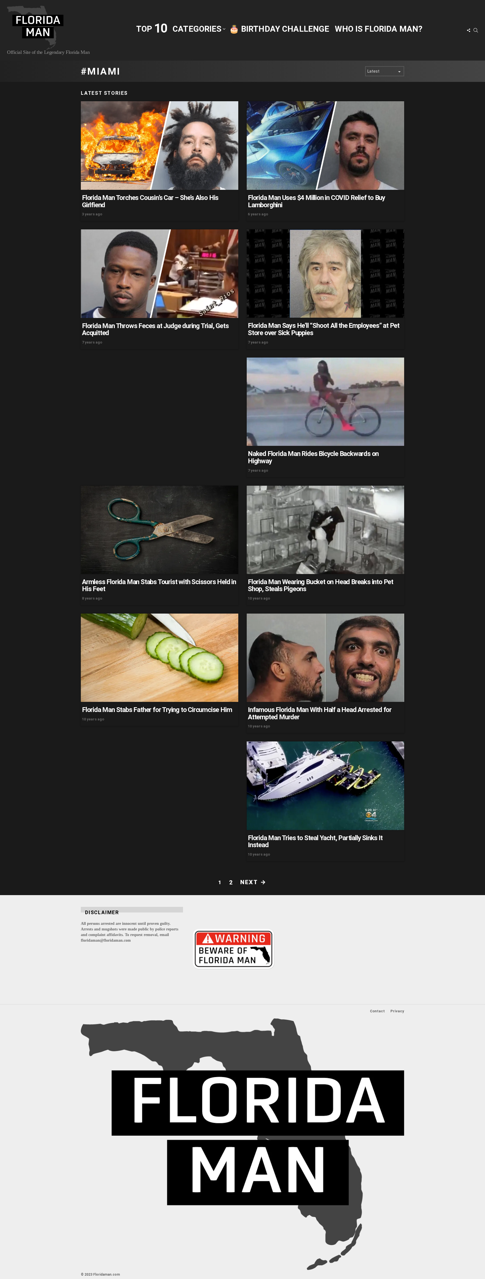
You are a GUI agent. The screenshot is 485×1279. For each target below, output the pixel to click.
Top (151, 28)
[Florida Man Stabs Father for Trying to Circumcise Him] (159, 658)
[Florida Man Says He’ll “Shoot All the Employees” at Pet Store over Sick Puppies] (325, 273)
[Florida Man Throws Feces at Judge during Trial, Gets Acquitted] (159, 273)
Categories (197, 29)
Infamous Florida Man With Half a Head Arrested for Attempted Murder (320, 713)
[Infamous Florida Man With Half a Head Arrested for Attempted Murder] (325, 658)
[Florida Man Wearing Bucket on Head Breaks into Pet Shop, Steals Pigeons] (325, 530)
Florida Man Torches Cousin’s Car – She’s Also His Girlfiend (150, 201)
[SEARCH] (475, 30)
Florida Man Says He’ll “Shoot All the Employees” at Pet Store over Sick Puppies (323, 329)
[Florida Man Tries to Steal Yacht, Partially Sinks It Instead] (325, 785)
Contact (377, 1011)
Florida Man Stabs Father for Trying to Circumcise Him (157, 710)
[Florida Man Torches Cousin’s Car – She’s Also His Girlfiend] (159, 145)
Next (249, 882)
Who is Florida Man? (378, 29)
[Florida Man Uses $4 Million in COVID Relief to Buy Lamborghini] (325, 145)
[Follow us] (468, 30)
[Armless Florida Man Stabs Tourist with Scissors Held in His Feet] (159, 530)
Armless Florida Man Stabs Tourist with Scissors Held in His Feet (159, 585)
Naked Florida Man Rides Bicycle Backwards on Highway (313, 457)
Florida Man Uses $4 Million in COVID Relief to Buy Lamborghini (316, 201)
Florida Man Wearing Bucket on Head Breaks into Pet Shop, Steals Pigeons (320, 585)
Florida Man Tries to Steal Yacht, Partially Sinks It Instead (315, 841)
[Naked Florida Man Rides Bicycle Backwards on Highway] (325, 402)
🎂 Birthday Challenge (279, 29)
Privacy (397, 1011)
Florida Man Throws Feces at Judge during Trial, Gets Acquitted (155, 329)
